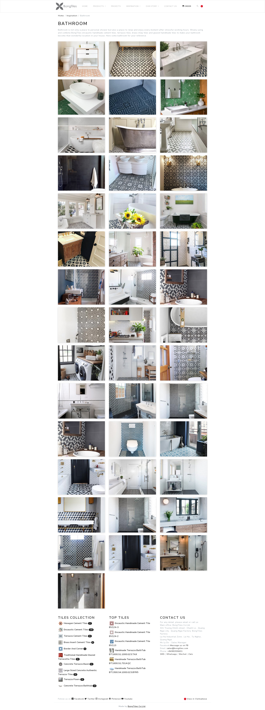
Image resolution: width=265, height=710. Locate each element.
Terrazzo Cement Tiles (77, 635)
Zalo (190, 654)
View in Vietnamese (196, 699)
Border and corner (74, 648)
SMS (162, 654)
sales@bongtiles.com (177, 648)
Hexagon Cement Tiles (77, 623)
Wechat (182, 654)
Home (61, 15)
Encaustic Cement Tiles (78, 629)
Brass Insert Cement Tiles (78, 642)
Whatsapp (171, 654)
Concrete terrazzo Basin (77, 664)
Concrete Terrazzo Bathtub (79, 685)
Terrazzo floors (73, 679)
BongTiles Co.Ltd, (137, 706)
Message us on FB (179, 645)
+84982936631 (175, 651)
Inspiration (72, 15)
